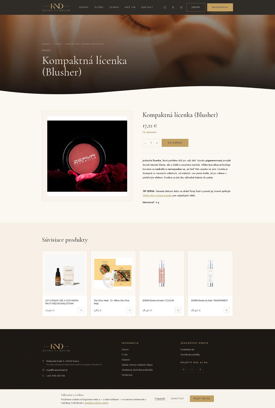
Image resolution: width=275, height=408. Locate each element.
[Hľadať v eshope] (165, 7)
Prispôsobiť (160, 398)
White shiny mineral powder (157, 195)
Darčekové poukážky (190, 354)
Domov (84, 7)
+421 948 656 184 (55, 375)
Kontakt (147, 7)
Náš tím (130, 7)
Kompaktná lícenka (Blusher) (85, 44)
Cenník (114, 7)
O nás (124, 354)
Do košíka (175, 142)
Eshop (196, 7)
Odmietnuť (177, 398)
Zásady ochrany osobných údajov (137, 364)
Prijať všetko (202, 398)
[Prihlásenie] (173, 7)
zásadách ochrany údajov (96, 403)
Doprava (126, 359)
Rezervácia (220, 7)
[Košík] (181, 7)
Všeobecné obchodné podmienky (137, 369)
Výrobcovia (127, 375)
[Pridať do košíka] (178, 310)
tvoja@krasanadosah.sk (56, 370)
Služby (99, 7)
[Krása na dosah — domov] (56, 7)
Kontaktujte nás (187, 349)
